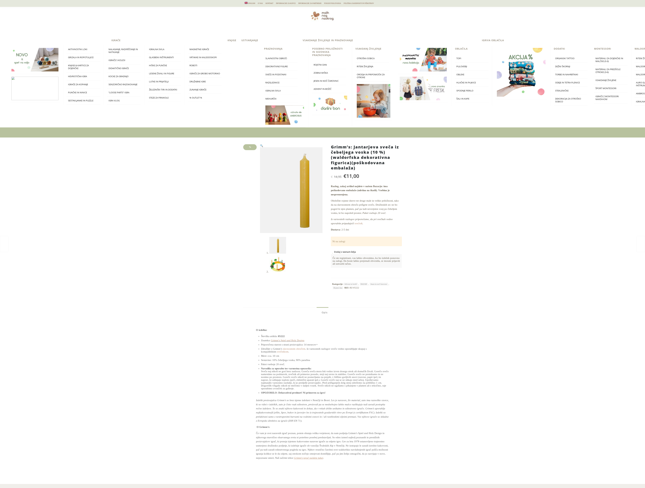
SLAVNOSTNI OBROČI (513, 58)
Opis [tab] (324, 312)
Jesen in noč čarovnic (379, 284)
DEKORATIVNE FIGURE (513, 66)
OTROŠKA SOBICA (602, 58)
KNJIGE (468, 40)
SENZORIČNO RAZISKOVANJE (359, 84)
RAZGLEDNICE (509, 82)
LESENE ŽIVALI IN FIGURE (398, 73)
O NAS (260, 3)
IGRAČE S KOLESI (353, 60)
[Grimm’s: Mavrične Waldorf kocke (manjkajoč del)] (641, 244)
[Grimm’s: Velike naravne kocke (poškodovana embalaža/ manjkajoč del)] (4, 244)
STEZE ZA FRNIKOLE (395, 97)
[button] (261, 145)
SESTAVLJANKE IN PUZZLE (317, 100)
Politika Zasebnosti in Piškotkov (359, 3)
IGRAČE (352, 40)
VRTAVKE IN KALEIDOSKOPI (439, 57)
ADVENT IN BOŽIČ (559, 89)
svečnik (358, 223)
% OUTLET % (432, 97)
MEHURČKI (507, 98)
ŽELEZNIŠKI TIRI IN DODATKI (399, 89)
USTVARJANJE (486, 40)
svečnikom (282, 351)
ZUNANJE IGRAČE (434, 89)
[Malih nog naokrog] (322, 16)
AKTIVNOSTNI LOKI (314, 49)
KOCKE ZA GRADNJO (355, 76)
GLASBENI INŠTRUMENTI (397, 57)
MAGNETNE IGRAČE (436, 49)
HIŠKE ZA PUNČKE (394, 65)
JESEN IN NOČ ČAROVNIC (562, 81)
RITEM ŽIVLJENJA (601, 66)
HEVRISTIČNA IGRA (314, 76)
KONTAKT (269, 3)
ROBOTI (430, 65)
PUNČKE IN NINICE (314, 92)
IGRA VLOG (350, 100)
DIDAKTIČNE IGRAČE (355, 68)
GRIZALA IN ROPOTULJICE (317, 57)
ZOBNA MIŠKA (557, 72)
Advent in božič (351, 284)
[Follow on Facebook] (391, 3)
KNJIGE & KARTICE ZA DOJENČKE (315, 67)
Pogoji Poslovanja (332, 3)
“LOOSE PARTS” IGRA (355, 92)
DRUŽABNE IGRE (434, 81)
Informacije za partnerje (309, 3)
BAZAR (364, 284)
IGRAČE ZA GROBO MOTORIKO (441, 73)
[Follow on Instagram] (398, 3)
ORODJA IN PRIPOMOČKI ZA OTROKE (607, 76)
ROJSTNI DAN (556, 64)
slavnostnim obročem (294, 348)
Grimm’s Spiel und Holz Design (287, 340)
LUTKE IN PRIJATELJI (395, 81)
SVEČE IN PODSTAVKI (512, 74)
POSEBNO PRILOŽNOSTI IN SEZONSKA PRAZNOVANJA (564, 52)
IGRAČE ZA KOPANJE (315, 84)
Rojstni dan (338, 288)
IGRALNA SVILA (393, 49)
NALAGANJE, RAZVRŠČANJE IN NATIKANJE (359, 51)
